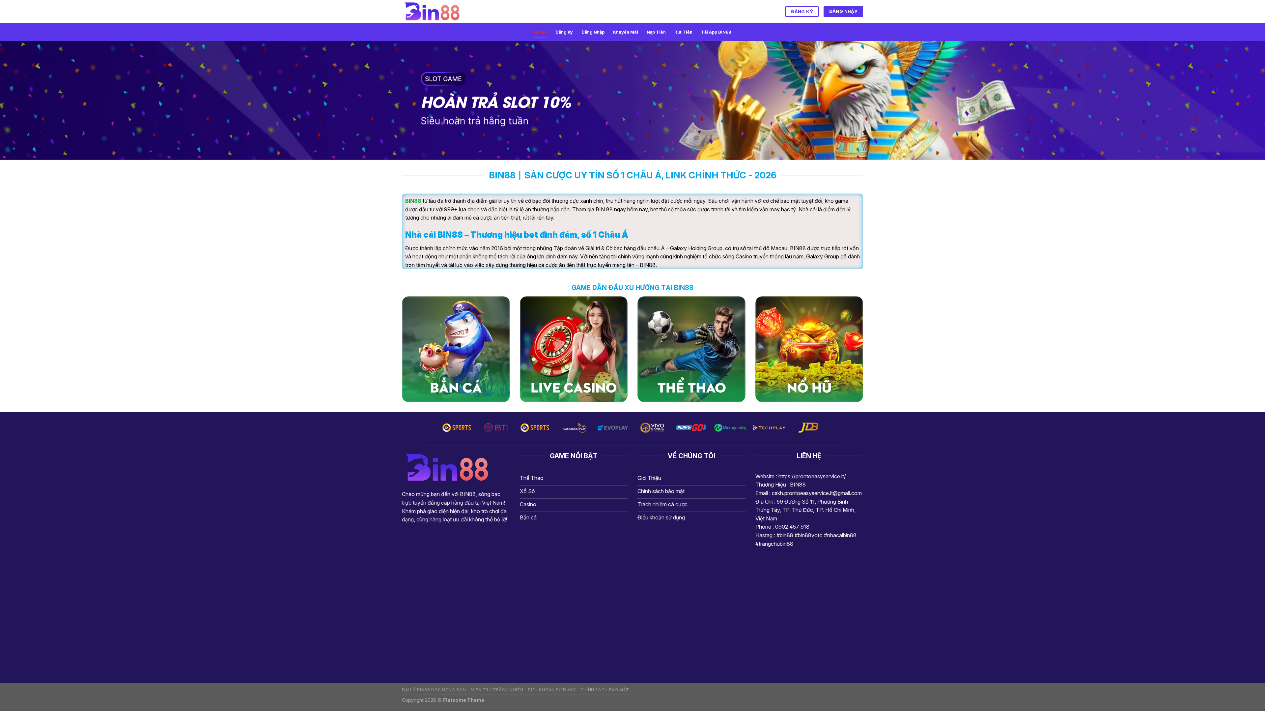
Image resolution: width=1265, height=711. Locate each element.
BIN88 (540, 32)
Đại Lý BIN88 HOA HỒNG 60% (434, 689)
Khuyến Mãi (625, 32)
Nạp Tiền (656, 32)
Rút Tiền (683, 32)
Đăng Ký (564, 32)
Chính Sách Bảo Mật (604, 689)
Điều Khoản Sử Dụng (552, 689)
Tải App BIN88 (716, 32)
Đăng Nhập (592, 32)
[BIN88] (435, 11)
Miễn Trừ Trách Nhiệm (497, 689)
